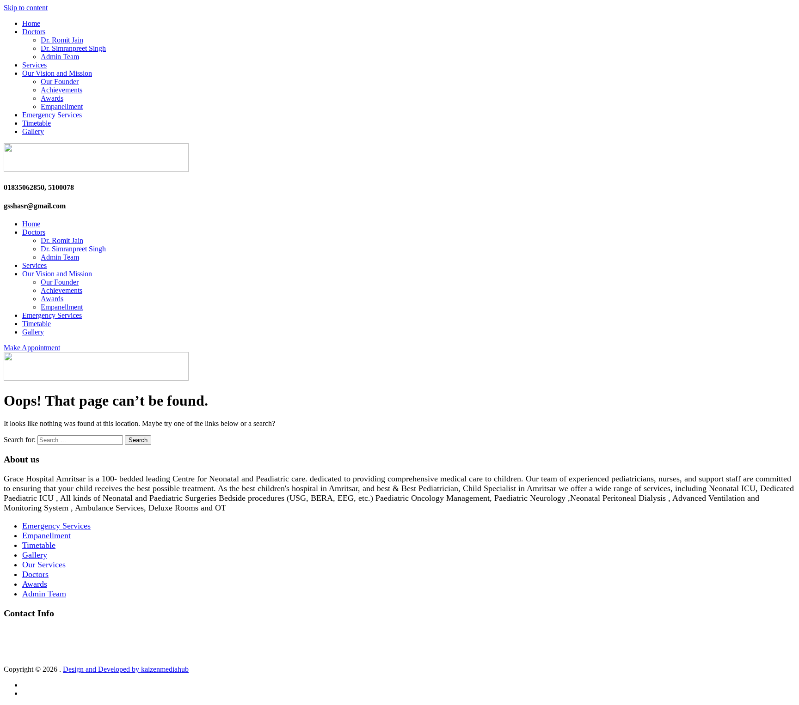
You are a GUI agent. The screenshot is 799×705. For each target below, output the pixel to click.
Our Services (44, 564)
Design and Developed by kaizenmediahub (126, 669)
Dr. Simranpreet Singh (73, 48)
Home (31, 23)
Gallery (33, 131)
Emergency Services (52, 115)
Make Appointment (32, 348)
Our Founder (60, 81)
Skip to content (26, 8)
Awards (52, 98)
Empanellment (62, 106)
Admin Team (60, 57)
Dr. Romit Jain (62, 40)
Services (34, 65)
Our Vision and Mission (57, 73)
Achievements (61, 90)
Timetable (36, 123)
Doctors (33, 32)
